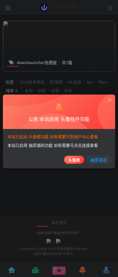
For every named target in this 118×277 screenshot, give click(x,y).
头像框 (74, 160)
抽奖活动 (99, 160)
